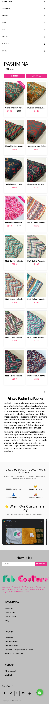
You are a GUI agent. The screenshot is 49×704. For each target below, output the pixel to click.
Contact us (10, 612)
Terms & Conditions (14, 653)
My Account (10, 671)
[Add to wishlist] (14, 102)
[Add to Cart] (8, 102)
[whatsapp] (35, 693)
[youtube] (29, 693)
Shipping (9, 637)
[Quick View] (19, 102)
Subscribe (41, 563)
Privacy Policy (11, 645)
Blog (7, 620)
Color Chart (10, 616)
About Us (9, 608)
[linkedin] (17, 693)
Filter (15, 75)
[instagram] (23, 693)
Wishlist (8, 675)
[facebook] (4, 693)
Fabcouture (16, 700)
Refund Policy (11, 641)
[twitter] (10, 693)
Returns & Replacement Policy (19, 649)
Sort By (37, 75)
